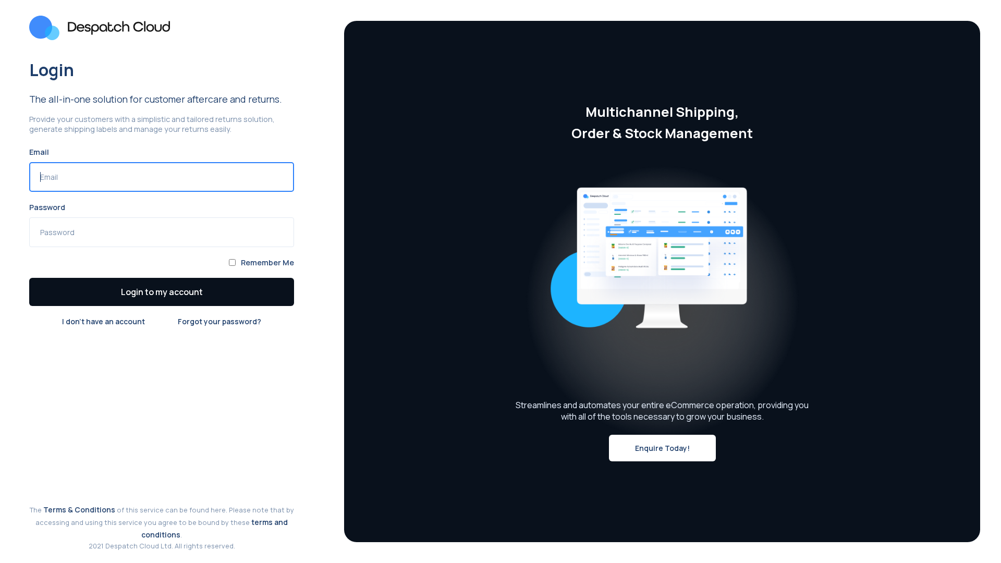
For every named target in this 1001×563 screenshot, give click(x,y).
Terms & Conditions (79, 510)
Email (39, 152)
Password (47, 207)
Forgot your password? (219, 321)
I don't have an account (103, 321)
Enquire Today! (662, 448)
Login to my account (162, 292)
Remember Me (267, 262)
